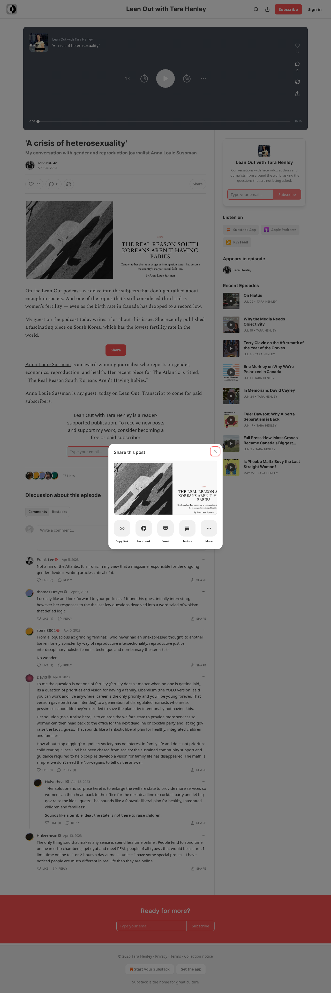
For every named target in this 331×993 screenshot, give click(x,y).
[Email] (165, 528)
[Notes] (187, 528)
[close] (215, 451)
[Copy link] (122, 528)
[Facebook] (144, 528)
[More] (209, 528)
